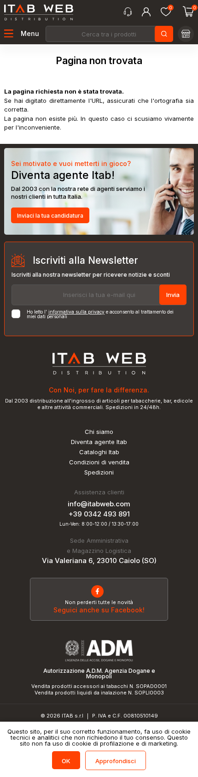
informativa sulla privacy (76, 311)
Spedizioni (99, 472)
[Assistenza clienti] (128, 12)
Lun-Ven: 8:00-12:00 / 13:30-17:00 (99, 524)
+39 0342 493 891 (99, 513)
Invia (173, 294)
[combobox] (109, 34)
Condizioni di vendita (99, 462)
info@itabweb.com (99, 503)
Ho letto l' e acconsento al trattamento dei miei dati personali (100, 314)
